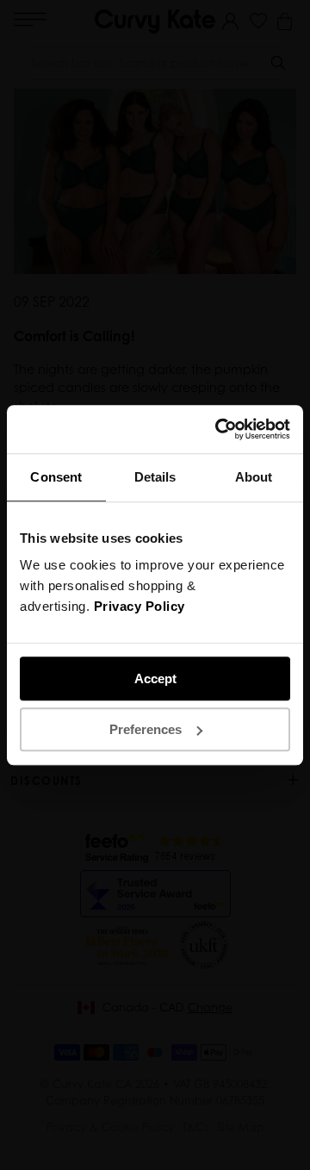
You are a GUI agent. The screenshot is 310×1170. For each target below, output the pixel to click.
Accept (155, 678)
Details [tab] (155, 477)
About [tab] (254, 477)
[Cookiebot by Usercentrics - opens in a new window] (218, 429)
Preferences (145, 729)
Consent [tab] (56, 477)
